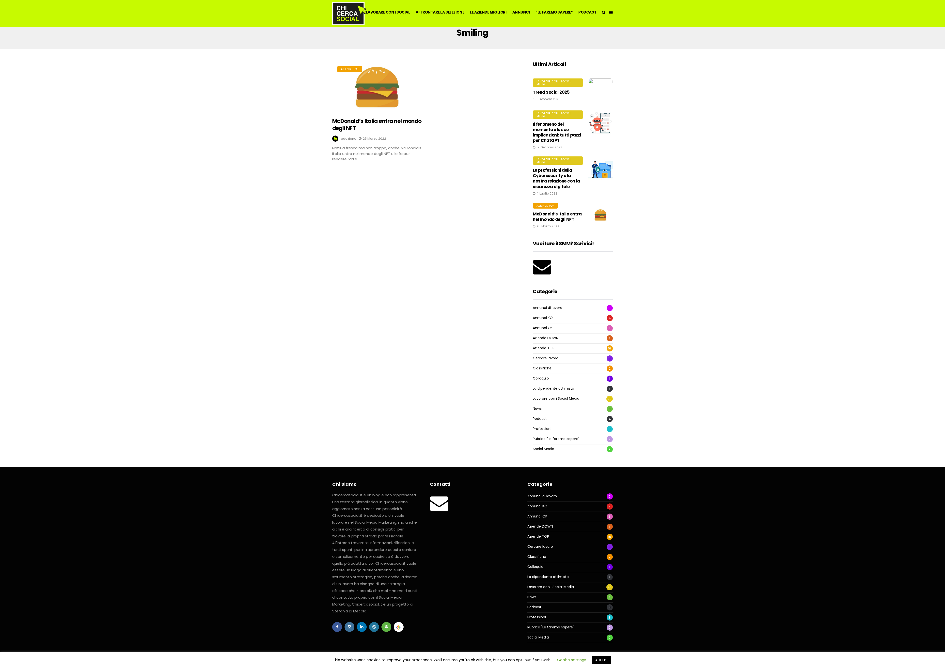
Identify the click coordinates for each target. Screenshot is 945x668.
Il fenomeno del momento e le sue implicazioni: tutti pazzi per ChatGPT (557, 132)
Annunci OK (543, 328)
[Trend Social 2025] (600, 90)
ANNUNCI (521, 12)
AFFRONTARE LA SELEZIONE (440, 12)
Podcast (540, 419)
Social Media (543, 449)
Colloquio (541, 378)
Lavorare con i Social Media (553, 82)
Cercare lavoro (545, 358)
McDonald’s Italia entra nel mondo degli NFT (376, 124)
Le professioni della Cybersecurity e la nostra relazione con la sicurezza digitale (556, 178)
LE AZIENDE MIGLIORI (488, 12)
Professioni (542, 429)
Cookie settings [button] (571, 659)
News (537, 409)
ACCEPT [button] (601, 660)
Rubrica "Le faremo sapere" (556, 439)
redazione (348, 138)
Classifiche (542, 368)
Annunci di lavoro (547, 308)
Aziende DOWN (545, 338)
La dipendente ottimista (553, 388)
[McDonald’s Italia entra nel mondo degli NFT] (377, 87)
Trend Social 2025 (551, 92)
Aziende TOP (350, 69)
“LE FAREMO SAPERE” (554, 12)
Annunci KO (543, 318)
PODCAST (587, 12)
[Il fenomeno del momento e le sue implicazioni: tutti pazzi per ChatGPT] (600, 122)
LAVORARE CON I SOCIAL (388, 12)
